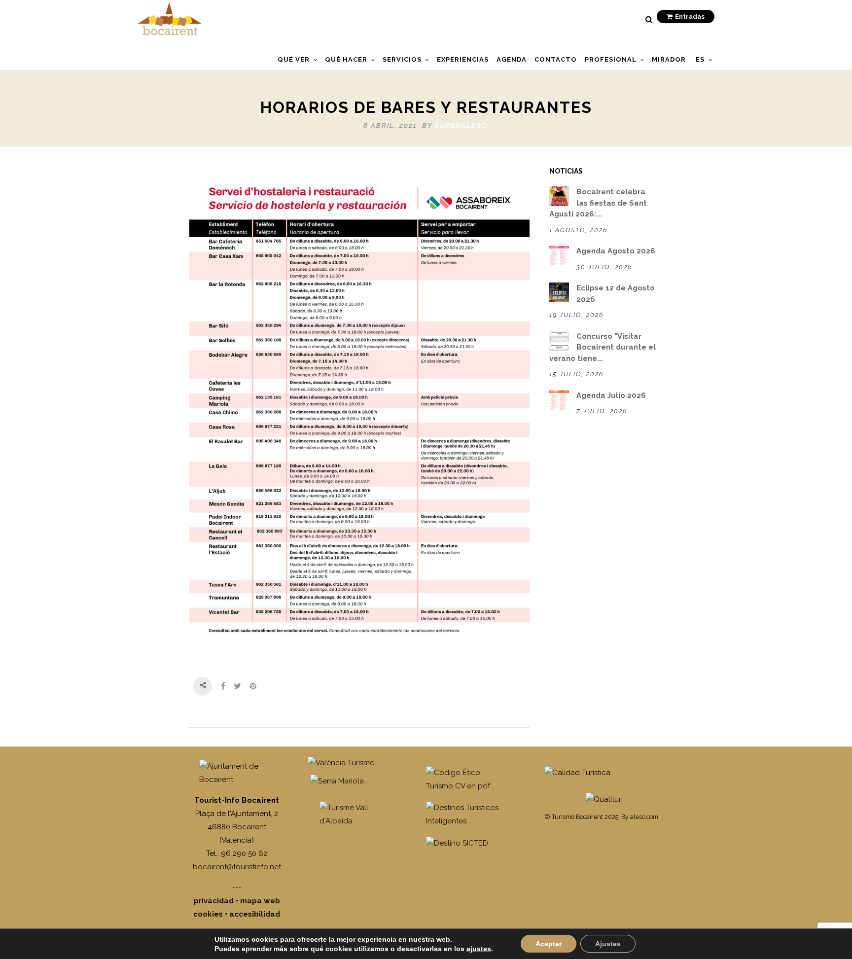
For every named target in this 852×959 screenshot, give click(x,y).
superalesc (461, 125)
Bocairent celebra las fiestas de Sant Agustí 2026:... (598, 202)
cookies (208, 914)
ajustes (478, 949)
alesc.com (644, 816)
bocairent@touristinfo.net (237, 866)
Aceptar (548, 944)
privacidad (214, 900)
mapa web (260, 900)
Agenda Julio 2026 (611, 395)
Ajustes (608, 944)
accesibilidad (254, 914)
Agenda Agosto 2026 (615, 251)
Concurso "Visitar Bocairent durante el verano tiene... (602, 347)
